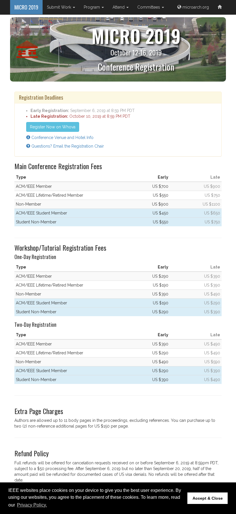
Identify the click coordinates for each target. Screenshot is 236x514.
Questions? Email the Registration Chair (67, 146)
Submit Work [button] (59, 7)
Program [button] (92, 7)
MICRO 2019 (26, 7)
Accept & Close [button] (208, 498)
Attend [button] (119, 7)
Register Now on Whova (52, 127)
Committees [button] (149, 7)
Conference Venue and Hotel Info (62, 137)
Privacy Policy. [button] (32, 505)
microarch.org (195, 7)
